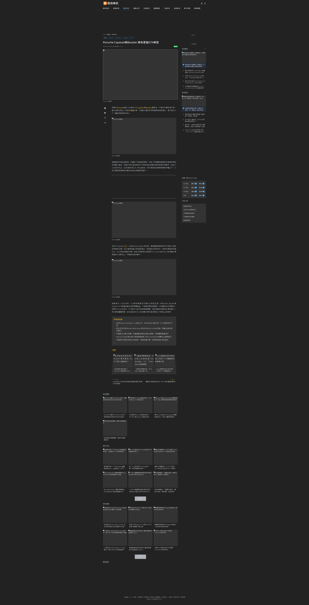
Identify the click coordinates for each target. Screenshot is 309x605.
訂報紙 (170, 597)
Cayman (126, 38)
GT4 (132, 38)
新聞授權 (140, 597)
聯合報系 (164, 597)
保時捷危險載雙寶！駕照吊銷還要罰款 (114, 439)
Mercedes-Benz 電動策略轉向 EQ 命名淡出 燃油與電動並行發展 (114, 490)
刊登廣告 (126, 597)
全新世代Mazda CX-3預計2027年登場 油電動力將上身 (140, 525)
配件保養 (187, 8)
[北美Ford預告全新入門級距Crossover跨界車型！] (166, 538)
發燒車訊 (108, 34)
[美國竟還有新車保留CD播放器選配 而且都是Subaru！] (140, 538)
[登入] (201, 3)
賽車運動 (197, 8)
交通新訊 (147, 8)
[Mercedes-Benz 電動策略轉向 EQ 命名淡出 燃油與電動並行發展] (115, 480)
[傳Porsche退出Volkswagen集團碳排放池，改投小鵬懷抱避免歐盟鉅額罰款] (166, 405)
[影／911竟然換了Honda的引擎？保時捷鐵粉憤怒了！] (140, 457)
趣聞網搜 (157, 8)
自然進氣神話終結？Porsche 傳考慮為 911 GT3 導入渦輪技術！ (122, 370)
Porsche (111, 38)
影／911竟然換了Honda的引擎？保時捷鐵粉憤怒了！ (139, 467)
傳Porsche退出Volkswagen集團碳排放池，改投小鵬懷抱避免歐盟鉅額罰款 (165, 416)
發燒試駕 (116, 8)
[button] (205, 3)
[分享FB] (105, 108)
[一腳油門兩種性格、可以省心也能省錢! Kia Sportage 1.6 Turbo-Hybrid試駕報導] (144, 360)
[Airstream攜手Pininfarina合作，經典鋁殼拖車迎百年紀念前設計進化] (115, 405)
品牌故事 (177, 8)
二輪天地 (167, 8)
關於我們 (176, 597)
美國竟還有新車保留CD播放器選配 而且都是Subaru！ (140, 549)
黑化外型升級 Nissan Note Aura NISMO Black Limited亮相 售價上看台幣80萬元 (144, 329)
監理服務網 (186, 220)
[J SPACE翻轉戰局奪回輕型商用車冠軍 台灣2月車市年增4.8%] (140, 480)
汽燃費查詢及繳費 (188, 217)
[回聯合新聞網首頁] (105, 3)
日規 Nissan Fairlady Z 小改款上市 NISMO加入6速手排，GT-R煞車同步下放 (144, 324)
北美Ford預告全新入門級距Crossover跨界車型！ (163, 549)
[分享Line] (105, 113)
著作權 (151, 597)
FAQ (132, 597)
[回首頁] (113, 3)
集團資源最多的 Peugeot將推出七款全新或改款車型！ (165, 525)
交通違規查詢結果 (188, 213)
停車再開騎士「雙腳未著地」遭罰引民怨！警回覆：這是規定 (165, 490)
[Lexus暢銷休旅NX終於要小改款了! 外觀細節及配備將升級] (165, 360)
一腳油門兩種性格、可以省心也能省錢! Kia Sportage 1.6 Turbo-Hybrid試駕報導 (143, 370)
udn (104, 34)
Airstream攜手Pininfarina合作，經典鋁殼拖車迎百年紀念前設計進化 (115, 416)
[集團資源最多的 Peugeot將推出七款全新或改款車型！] (166, 515)
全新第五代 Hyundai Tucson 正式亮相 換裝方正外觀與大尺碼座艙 (115, 525)
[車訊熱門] (205, 92)
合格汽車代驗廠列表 (189, 210)
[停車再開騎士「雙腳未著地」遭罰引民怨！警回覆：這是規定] (166, 480)
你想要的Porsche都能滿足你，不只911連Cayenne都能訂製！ (139, 416)
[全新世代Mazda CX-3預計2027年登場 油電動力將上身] (140, 515)
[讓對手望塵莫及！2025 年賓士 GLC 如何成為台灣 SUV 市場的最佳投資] (166, 457)
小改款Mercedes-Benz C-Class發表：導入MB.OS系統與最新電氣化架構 (114, 549)
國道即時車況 (187, 206)
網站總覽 (183, 597)
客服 (135, 597)
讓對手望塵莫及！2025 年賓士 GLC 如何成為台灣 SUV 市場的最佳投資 (165, 467)
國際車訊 (126, 8)
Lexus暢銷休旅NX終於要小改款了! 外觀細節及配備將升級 (164, 370)
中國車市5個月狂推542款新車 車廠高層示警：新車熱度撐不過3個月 (142, 340)
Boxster (118, 38)
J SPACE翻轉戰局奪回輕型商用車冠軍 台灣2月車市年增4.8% (139, 490)
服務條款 (147, 597)
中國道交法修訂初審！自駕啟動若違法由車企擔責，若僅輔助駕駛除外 (142, 334)
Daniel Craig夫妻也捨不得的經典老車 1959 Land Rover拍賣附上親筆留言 (143, 337)
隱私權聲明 (157, 597)
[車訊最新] (205, 49)
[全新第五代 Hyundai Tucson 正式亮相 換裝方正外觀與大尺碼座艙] (115, 515)
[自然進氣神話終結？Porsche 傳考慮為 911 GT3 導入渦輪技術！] (123, 360)
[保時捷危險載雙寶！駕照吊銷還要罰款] (115, 428)
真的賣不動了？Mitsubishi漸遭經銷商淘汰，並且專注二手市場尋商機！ (114, 467)
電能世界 (136, 8)
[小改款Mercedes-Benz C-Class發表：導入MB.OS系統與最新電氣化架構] (115, 538)
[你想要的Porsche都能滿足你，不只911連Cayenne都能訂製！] (140, 405)
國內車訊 (106, 8)
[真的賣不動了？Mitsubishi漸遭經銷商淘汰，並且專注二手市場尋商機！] (115, 457)
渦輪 (105, 38)
